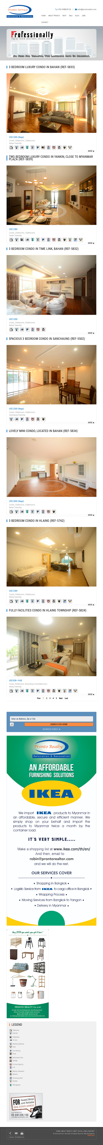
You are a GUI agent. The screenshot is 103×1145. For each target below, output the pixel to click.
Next (60, 698)
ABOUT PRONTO (54, 16)
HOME (43, 16)
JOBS (83, 16)
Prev (39, 698)
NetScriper (91, 1135)
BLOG (77, 16)
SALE (71, 16)
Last (66, 698)
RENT (64, 16)
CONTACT (44, 22)
